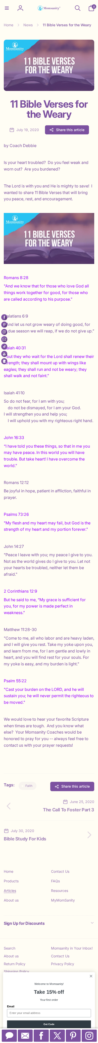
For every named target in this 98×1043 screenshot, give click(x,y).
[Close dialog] (91, 976)
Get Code (48, 1024)
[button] (6, 8)
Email (10, 1006)
